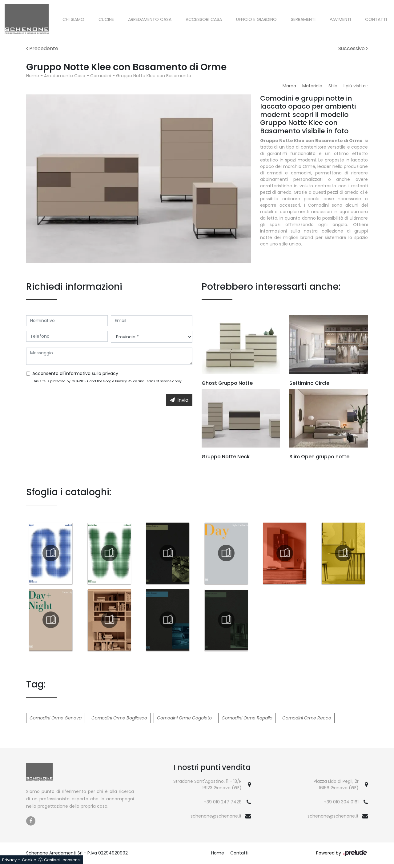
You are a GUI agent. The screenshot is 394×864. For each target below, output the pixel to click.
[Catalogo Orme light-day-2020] (226, 553)
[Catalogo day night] (50, 619)
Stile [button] (332, 86)
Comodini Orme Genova (56, 718)
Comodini (100, 76)
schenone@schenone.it (216, 816)
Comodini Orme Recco (306, 718)
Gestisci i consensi (62, 860)
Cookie (29, 860)
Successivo (352, 48)
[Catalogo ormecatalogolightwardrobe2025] (109, 553)
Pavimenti (340, 19)
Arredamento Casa (149, 19)
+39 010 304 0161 (341, 802)
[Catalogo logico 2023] (109, 619)
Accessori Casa (204, 19)
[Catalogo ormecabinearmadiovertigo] (167, 553)
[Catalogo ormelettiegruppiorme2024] (167, 619)
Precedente (43, 48)
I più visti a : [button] (356, 86)
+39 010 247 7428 (223, 802)
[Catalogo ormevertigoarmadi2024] (226, 619)
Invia (182, 400)
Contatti (376, 19)
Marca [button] (289, 86)
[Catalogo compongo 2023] (284, 553)
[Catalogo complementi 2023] (343, 553)
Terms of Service (158, 381)
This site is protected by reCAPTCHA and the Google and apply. (107, 381)
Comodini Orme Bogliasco (119, 718)
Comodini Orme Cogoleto (184, 718)
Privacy (9, 860)
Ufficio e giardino (256, 19)
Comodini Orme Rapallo (247, 718)
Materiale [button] (312, 86)
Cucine (106, 19)
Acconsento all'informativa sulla (75, 373)
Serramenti (303, 19)
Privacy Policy (126, 381)
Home (32, 76)
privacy (110, 373)
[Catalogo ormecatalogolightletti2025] (50, 553)
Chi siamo (73, 19)
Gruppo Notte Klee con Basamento (153, 76)
